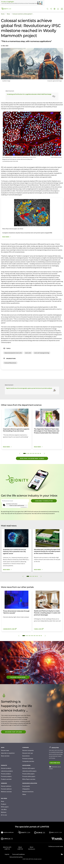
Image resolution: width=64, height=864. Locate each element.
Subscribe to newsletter (44, 501)
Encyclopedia (26, 786)
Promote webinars (6, 789)
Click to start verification (17, 505)
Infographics (26, 789)
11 (41, 635)
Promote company (27, 758)
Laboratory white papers (29, 771)
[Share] (51, 9)
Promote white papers (28, 776)
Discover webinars (6, 786)
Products (3, 804)
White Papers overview (28, 779)
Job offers (4, 809)
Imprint (7, 854)
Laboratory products (7, 771)
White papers (5, 807)
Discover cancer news (18, 677)
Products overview (6, 779)
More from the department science (32, 458)
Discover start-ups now (13, 732)
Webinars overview (6, 791)
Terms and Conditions (18, 854)
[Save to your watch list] (58, 9)
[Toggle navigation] (62, 9)
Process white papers (28, 774)
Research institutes (28, 791)
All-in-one (4, 815)
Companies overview (28, 761)
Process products (6, 774)
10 (40, 453)
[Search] (47, 9)
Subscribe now (55, 763)
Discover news (5, 750)
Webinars (3, 812)
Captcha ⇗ (24, 507)
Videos (24, 794)
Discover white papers (28, 768)
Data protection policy (16, 857)
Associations (26, 756)
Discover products (6, 768)
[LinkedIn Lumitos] (62, 854)
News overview (5, 756)
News (2, 801)
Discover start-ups (27, 753)
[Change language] (54, 9)
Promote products (6, 776)
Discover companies (28, 750)
